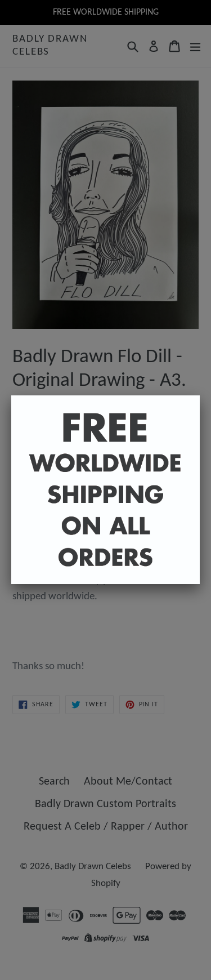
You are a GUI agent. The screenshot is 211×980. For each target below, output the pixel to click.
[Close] (200, 395)
